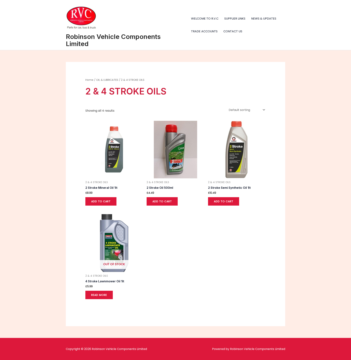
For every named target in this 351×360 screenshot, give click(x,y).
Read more (99, 295)
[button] (343, 5)
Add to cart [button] (101, 201)
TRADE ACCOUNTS (204, 31)
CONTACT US (232, 31)
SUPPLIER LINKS (234, 18)
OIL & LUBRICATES (107, 80)
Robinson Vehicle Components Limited (113, 40)
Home (89, 80)
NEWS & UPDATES (263, 18)
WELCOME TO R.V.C (204, 18)
